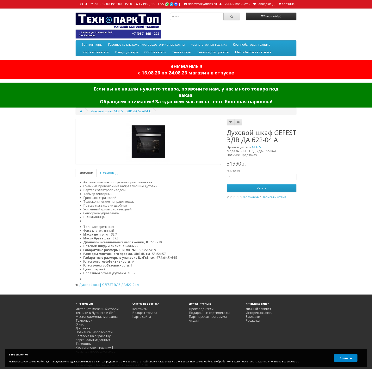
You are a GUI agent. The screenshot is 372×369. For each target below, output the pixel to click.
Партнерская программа (208, 316)
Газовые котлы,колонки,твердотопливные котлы (146, 44)
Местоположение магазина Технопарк (97, 318)
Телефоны (83, 344)
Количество (233, 170)
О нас (80, 324)
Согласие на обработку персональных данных (93, 338)
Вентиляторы (92, 44)
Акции (194, 320)
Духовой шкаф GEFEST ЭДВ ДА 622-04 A (121, 111)
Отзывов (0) (109, 173)
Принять (346, 358)
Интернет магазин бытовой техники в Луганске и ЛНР (97, 311)
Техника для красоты (213, 52)
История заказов (259, 313)
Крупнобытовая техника (251, 44)
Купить (262, 188)
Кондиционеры (127, 52)
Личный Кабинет (258, 309)
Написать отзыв (274, 197)
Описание (86, 173)
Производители (201, 309)
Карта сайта (141, 316)
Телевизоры (181, 52)
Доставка (83, 328)
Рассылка (253, 320)
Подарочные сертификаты (209, 313)
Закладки (253, 316)
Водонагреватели (95, 52)
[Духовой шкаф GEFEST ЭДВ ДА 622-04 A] (148, 142)
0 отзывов (251, 197)
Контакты (139, 309)
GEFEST (257, 147)
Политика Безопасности (94, 332)
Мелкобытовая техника (253, 52)
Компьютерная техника (208, 44)
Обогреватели (155, 52)
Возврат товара (144, 313)
